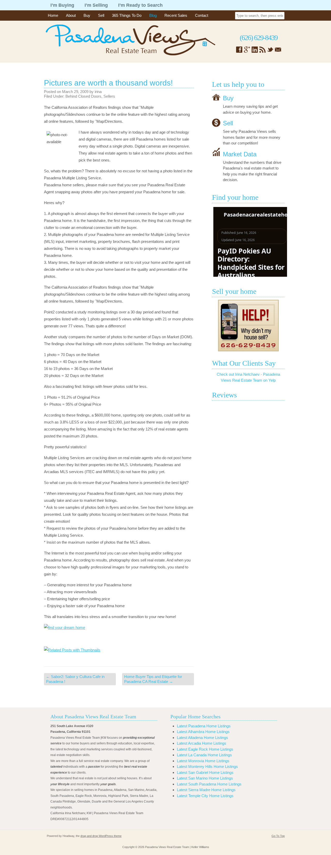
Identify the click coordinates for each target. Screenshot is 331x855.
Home (53, 15)
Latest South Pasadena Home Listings (209, 784)
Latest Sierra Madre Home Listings (206, 790)
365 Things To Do (126, 15)
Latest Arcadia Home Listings (201, 743)
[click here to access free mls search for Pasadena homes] (119, 633)
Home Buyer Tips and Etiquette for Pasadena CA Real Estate (153, 679)
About (71, 15)
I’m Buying (62, 5)
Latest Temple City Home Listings (205, 796)
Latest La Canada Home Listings (204, 755)
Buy (87, 15)
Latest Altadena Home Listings (202, 737)
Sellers (109, 96)
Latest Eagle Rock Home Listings (205, 749)
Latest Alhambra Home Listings (203, 731)
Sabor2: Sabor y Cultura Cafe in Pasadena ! (75, 679)
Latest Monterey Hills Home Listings (207, 766)
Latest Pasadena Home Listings (204, 726)
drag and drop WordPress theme (101, 835)
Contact (201, 15)
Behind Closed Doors (83, 96)
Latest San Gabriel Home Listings (205, 772)
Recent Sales (175, 15)
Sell (101, 15)
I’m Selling (96, 5)
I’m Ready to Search (140, 5)
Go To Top (278, 835)
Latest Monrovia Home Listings (203, 761)
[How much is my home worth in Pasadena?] (248, 325)
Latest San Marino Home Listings (205, 778)
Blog (153, 15)
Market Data (240, 153)
